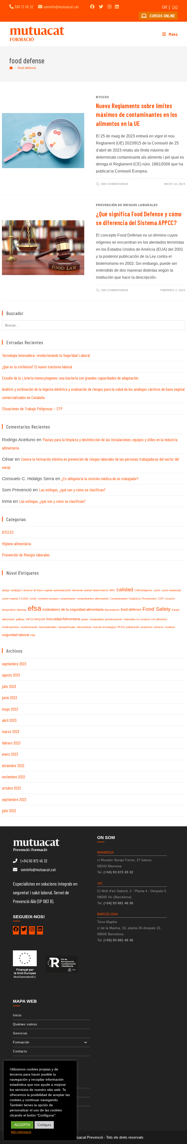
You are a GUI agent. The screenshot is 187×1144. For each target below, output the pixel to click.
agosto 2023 (11, 674)
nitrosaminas (84, 627)
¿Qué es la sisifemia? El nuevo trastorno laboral (37, 366)
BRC (112, 590)
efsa (34, 608)
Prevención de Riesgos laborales (127, 205)
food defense (27, 68)
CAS (175, 7)
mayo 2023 (10, 709)
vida (32, 635)
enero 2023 (10, 754)
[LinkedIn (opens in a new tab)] (117, 6)
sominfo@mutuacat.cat (61, 6)
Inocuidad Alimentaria (63, 619)
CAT (165, 7)
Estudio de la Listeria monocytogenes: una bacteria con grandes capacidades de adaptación (70, 378)
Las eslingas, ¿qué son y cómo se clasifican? (72, 489)
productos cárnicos (152, 627)
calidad (124, 589)
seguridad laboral (15, 635)
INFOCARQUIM (35, 619)
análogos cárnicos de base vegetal (31, 590)
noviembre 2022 (13, 776)
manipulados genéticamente (105, 619)
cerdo (32, 598)
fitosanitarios (112, 609)
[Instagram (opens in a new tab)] (110, 6)
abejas (6, 590)
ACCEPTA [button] (22, 1125)
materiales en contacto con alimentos (145, 619)
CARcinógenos (143, 590)
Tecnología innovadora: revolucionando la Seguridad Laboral (46, 355)
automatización (62, 590)
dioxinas (22, 609)
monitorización (28, 627)
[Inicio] (11, 68)
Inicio (17, 1015)
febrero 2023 (11, 742)
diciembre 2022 (13, 765)
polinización (133, 627)
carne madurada (171, 590)
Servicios (20, 1033)
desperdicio (9, 609)
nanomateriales (48, 627)
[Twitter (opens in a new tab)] (101, 6)
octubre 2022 (11, 788)
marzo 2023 (10, 731)
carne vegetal (10, 598)
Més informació (21, 1132)
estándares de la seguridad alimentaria (72, 609)
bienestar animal (82, 590)
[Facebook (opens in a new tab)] (92, 6)
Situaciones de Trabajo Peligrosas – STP (32, 408)
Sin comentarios (114, 183)
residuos (170, 627)
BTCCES (102, 97)
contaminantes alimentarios (93, 598)
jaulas (84, 619)
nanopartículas (66, 627)
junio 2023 (9, 697)
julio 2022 (9, 810)
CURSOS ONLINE (162, 15)
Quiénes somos (25, 1024)
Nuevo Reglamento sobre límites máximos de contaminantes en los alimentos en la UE (137, 114)
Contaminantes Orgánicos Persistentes (133, 598)
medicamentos (10, 627)
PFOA (121, 627)
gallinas (20, 619)
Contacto (20, 1051)
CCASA (23, 598)
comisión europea (47, 598)
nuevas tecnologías (104, 627)
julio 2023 (9, 686)
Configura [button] (44, 1125)
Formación (21, 1042)
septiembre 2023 (14, 663)
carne (156, 590)
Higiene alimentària (16, 543)
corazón (170, 598)
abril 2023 (9, 720)
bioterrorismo (100, 590)
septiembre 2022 (14, 799)
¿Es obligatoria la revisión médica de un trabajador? (100, 478)
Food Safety (156, 609)
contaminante (67, 598)
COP (161, 598)
